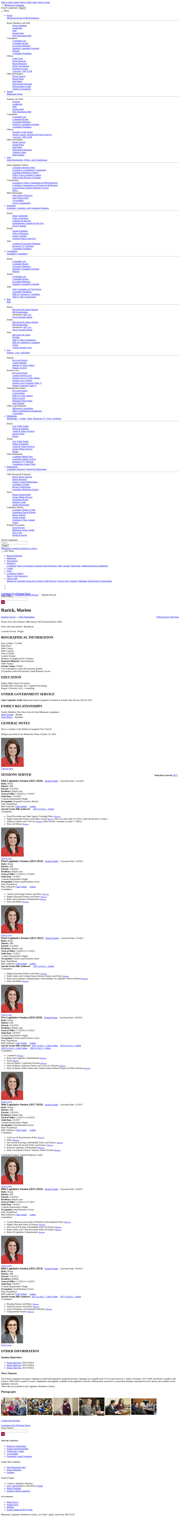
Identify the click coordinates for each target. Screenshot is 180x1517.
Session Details (51, 781)
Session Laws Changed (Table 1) (27, 383)
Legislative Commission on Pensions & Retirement (35, 185)
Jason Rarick (7, 717)
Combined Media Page (22, 456)
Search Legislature (9, 8)
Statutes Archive (19, 368)
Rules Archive (18, 398)
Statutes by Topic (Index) (23, 365)
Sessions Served (8, 617)
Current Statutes (19, 363)
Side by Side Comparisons (24, 297)
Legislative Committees (17, 254)
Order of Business (20, 218)
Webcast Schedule (20, 428)
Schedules (11, 205)
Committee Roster (20, 43)
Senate (10, 91)
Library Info (12, 578)
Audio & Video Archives (23, 431)
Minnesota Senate (14, 94)
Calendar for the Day (21, 221)
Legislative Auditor (20, 484)
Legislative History (15, 573)
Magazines (11, 558)
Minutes (16, 51)
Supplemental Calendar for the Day (28, 223)
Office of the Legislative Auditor (26, 175)
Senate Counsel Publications (25, 482)
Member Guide (19, 502)
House (10, 15)
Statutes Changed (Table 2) (24, 385)
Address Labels (19, 152)
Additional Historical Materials (94, 566)
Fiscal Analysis (19, 61)
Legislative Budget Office (23, 167)
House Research (19, 63)
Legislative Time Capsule (23, 520)
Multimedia (12, 416)
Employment (18, 33)
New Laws (17, 532)
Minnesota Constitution (22, 408)
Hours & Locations (34, 581)
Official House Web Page (167, 617)
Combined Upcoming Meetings (26, 243)
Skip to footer (44, 2)
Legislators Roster (20, 499)
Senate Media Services (22, 449)
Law (9, 350)
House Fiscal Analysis (22, 477)
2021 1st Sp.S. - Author (43, 966)
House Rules (18, 79)
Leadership (17, 28)
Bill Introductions (20, 312)
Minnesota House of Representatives (23, 18)
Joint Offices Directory (22, 195)
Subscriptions (18, 155)
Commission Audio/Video (23, 464)
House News (12, 1502)
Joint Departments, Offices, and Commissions (27, 160)
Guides (10, 568)
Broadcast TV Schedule (23, 246)
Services (61, 581)
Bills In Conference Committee (26, 294)
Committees (12, 251)
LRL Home (6, 595)
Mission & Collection (16, 581)
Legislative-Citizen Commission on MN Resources (35, 183)
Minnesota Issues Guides (23, 530)
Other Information (27, 617)
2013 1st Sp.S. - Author (70, 1296)
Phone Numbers (14, 1488)
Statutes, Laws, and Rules (18, 352)
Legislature (12, 566)
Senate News (12, 1504)
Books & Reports (14, 556)
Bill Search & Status (21, 335)
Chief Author (21, 806)
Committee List (19, 41)
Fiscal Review (18, 527)
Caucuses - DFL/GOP (22, 71)
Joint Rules (17, 81)
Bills (9, 299)
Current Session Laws (22, 347)
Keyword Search (19, 360)
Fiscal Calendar (19, 226)
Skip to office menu (28, 2)
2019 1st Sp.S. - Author (70, 1045)
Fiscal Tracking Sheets (22, 317)
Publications (12, 467)
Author (33, 806)
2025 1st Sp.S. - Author (43, 809)
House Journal (18, 76)
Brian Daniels (7, 714)
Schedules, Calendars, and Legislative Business (28, 208)
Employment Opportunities (100, 581)
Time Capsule (64, 566)
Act (29, 314)
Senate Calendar (19, 236)
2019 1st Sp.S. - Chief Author (45, 1045)
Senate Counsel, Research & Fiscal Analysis (32, 134)
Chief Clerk (17, 58)
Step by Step (12, 576)
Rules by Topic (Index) (22, 396)
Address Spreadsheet (21, 89)
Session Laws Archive (22, 380)
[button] (13, 1406)
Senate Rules (18, 145)
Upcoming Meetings (21, 46)
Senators (16, 101)
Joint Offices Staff (20, 198)
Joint (9, 157)
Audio (26, 426)
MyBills (16, 337)
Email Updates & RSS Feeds (19, 1510)
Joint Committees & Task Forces (26, 289)
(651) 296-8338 (14, 1486)
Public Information (20, 66)
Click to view (7, 768)
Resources (23, 576)
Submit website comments (18, 1491)
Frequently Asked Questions (19, 1456)
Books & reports (19, 535)
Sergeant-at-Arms (20, 68)
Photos (15, 436)
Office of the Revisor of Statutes (26, 177)
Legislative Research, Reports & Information (26, 469)
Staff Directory (50, 581)
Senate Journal (18, 142)
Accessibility (18, 200)
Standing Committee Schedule (25, 48)
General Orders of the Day (24, 238)
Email (40, 1486)
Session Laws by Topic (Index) (26, 378)
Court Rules (17, 413)
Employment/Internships (17, 1449)
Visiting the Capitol (15, 1451)
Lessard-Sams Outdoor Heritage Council (30, 188)
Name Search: (7, 1428)
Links (9, 571)
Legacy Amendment (21, 203)
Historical (11, 563)
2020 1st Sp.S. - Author (40, 1048)
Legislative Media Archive (24, 459)
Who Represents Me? (22, 36)
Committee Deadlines (22, 53)
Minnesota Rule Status (22, 401)
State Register (18, 403)
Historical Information (16, 1446)
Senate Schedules (20, 231)
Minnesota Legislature (14, 5)
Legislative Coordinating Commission (29, 170)
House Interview (14, 1362)
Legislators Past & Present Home (15, 593)
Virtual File (75, 566)
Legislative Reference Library (25, 172)
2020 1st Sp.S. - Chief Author (14, 1048)
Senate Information (20, 505)
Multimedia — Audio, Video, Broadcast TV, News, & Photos (34, 418)
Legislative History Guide (23, 510)
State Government (25, 566)
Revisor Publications (21, 487)
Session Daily (18, 434)
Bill (25, 314)
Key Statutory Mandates (76, 581)
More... (15, 190)
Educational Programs (22, 84)
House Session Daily (21, 494)
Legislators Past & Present (24, 512)
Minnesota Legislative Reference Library (19, 548)
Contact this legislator (10, 1420)
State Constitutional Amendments (27, 411)
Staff (14, 30)
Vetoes (15, 345)
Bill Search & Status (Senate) (25, 322)
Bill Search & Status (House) (25, 309)
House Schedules (20, 216)
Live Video (17, 426)
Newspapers (12, 561)
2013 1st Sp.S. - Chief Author (45, 1296)
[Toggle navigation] (2, 11)
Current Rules (18, 393)
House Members (19, 25)
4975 (175, 775)
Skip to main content (10, 2)
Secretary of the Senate (22, 132)
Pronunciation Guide (21, 86)
